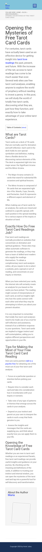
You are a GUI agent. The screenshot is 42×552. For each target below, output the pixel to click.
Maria (11, 495)
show (24, 127)
